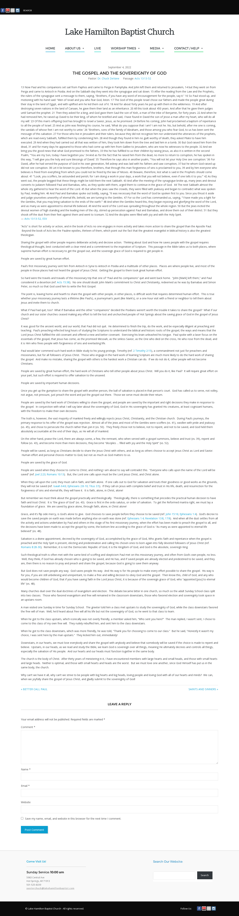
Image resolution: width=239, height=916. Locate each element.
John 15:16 (172, 514)
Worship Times (123, 48)
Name (26, 769)
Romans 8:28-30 (31, 547)
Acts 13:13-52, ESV (35, 218)
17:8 (167, 518)
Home (50, 48)
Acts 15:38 (63, 282)
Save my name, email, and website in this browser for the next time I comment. (73, 818)
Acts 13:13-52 (143, 78)
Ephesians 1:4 (188, 514)
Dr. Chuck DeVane (108, 78)
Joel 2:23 (40, 474)
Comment (28, 727)
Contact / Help (186, 48)
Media (155, 48)
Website (26, 802)
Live (97, 48)
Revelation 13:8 (154, 518)
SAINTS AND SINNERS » (203, 689)
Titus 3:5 (94, 486)
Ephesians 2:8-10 (77, 486)
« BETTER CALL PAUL (34, 689)
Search (205, 875)
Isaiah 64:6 (59, 486)
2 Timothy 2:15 (142, 350)
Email (25, 786)
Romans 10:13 (55, 474)
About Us (72, 48)
